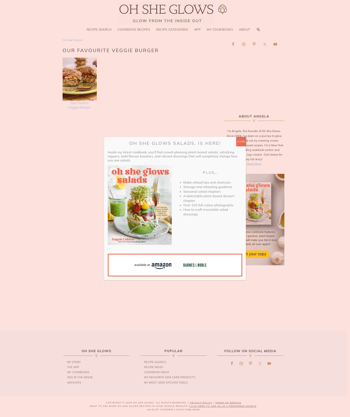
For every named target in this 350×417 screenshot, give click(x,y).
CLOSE (241, 141)
